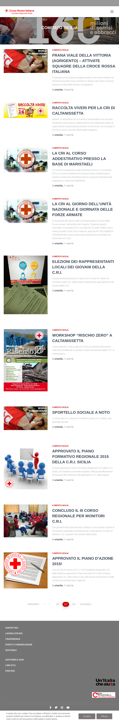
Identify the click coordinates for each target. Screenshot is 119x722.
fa (68, 89)
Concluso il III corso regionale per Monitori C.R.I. (78, 515)
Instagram (62, 707)
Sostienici (11, 650)
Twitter (56, 707)
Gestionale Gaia (14, 659)
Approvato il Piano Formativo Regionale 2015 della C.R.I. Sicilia (80, 456)
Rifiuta (104, 716)
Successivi (85, 604)
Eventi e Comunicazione (18, 644)
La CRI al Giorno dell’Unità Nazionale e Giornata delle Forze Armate (82, 209)
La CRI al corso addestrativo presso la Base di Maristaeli (79, 158)
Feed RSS (10, 671)
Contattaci (11, 628)
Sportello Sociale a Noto (81, 412)
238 (73, 604)
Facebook (50, 707)
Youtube (68, 707)
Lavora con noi (14, 633)
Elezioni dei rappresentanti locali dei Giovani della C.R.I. (83, 267)
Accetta (87, 716)
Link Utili (10, 665)
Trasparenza (12, 639)
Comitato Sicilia (60, 50)
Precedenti (33, 604)
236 (57, 604)
